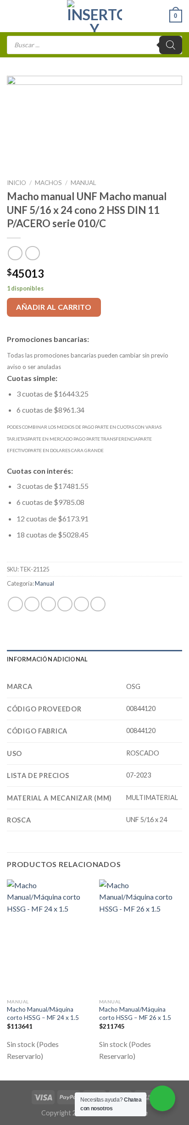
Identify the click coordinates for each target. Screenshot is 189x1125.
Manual (83, 182)
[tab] (94, 659)
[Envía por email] (64, 604)
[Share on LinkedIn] (98, 604)
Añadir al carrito (53, 306)
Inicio (16, 182)
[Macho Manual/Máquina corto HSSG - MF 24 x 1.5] (48, 936)
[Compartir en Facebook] (31, 604)
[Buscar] (170, 45)
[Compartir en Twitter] (48, 604)
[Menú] (12, 16)
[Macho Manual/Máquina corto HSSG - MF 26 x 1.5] (140, 936)
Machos (48, 182)
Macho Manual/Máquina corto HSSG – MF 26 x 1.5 (135, 1013)
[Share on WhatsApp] (15, 604)
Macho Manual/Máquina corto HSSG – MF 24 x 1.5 (43, 1013)
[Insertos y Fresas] (94, 16)
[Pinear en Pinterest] (81, 604)
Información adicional (47, 659)
